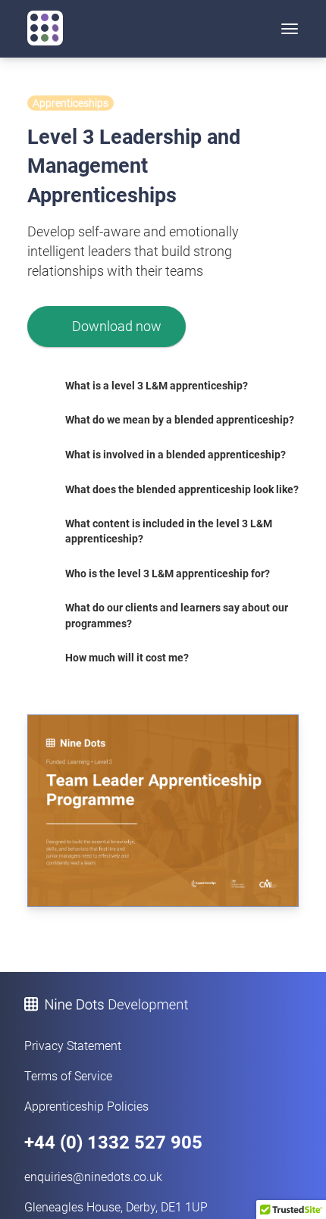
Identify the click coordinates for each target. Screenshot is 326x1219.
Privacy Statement (72, 1046)
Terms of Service (68, 1076)
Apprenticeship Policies (86, 1106)
